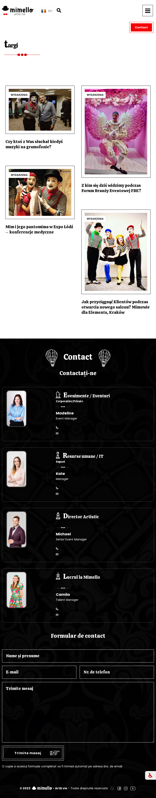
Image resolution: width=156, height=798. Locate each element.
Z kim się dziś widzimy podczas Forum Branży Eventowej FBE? (111, 188)
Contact (141, 27)
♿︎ (150, 775)
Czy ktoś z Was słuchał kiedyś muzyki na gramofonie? (34, 144)
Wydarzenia (19, 95)
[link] (112, 788)
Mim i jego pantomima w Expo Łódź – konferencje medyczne (39, 229)
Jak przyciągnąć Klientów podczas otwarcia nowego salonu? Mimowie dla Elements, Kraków (115, 307)
